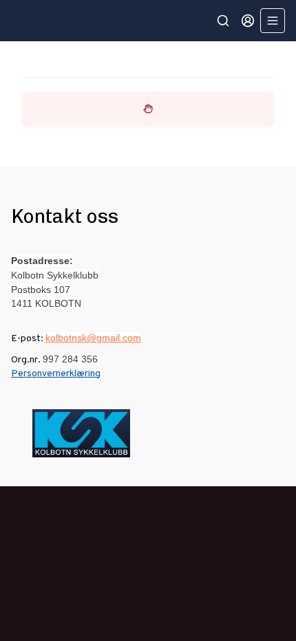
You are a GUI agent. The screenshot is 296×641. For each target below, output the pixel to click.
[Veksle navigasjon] (272, 20)
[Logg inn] (247, 20)
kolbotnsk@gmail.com (93, 337)
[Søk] (223, 20)
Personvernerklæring (56, 374)
